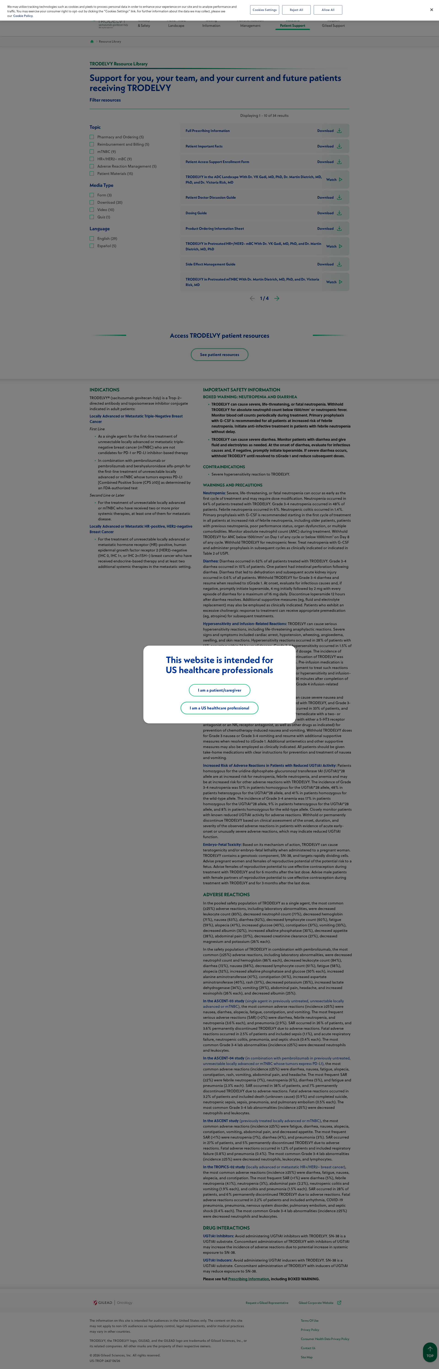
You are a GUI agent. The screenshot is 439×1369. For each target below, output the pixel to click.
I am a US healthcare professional (219, 708)
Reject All (296, 10)
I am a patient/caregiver (219, 690)
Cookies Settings (265, 10)
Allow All (328, 10)
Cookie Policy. (23, 15)
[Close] (432, 10)
